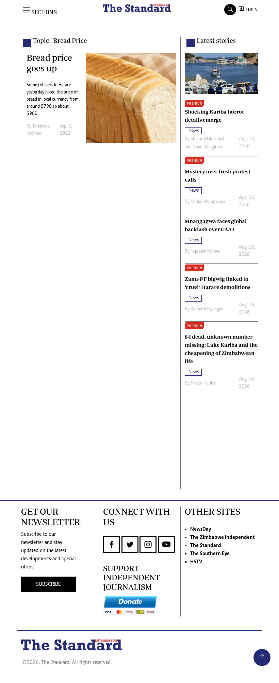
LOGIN (251, 10)
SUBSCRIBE (48, 584)
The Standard (205, 545)
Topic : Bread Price (60, 40)
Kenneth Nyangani (208, 309)
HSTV (196, 562)
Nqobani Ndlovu (205, 251)
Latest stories (216, 40)
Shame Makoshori (207, 139)
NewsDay (200, 529)
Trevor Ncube (203, 383)
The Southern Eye (210, 554)
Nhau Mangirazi (207, 147)
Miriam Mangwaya (208, 202)
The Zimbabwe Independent (222, 537)
